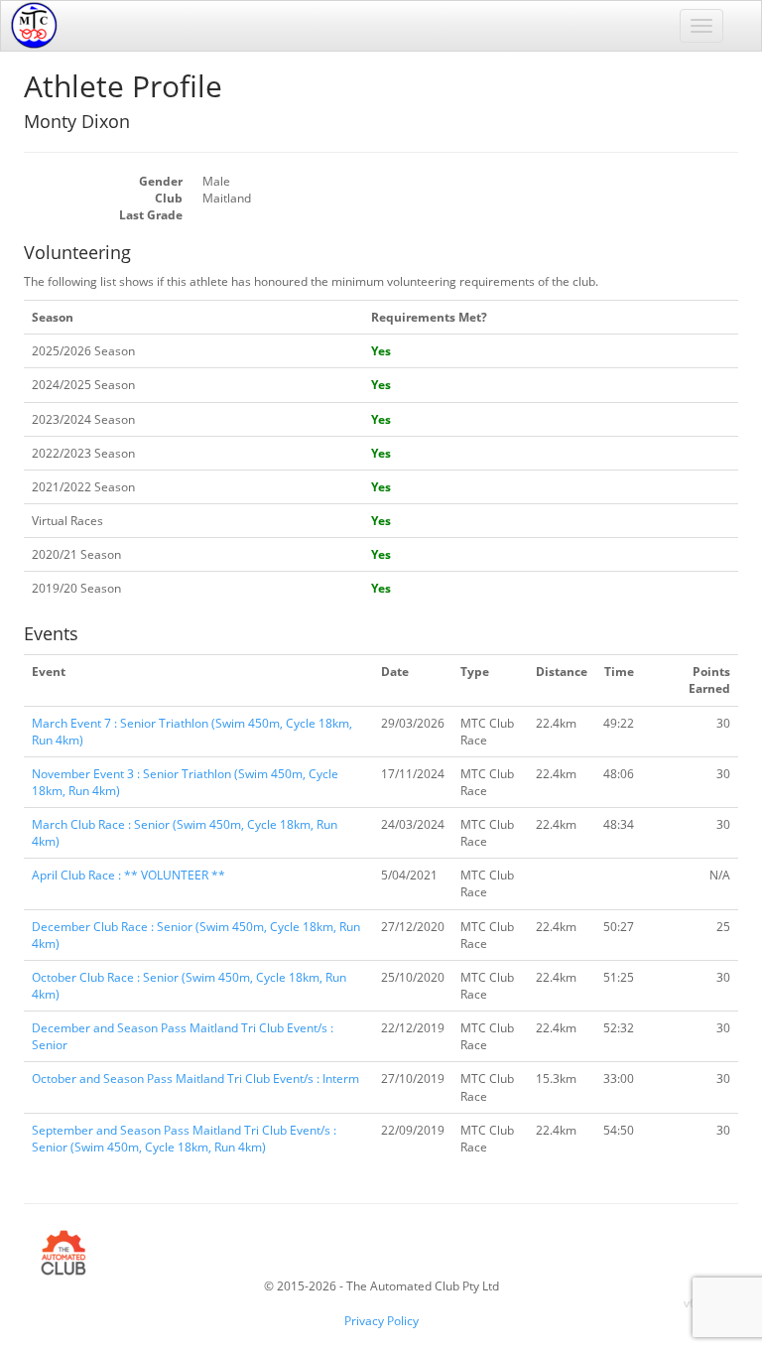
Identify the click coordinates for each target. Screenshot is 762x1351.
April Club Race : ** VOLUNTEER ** (128, 875)
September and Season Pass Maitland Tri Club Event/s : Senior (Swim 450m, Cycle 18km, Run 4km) (184, 1138)
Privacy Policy (381, 1320)
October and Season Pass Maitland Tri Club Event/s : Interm (195, 1078)
